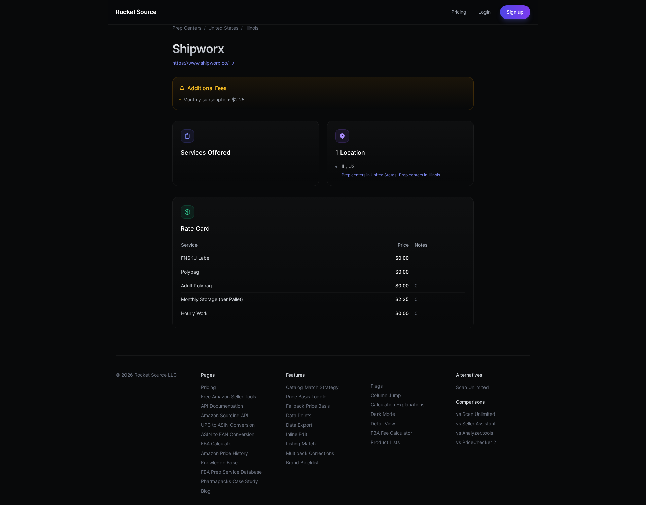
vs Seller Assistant (476, 423)
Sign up (515, 12)
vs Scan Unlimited (475, 414)
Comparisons (470, 402)
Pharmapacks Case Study (229, 481)
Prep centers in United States (369, 174)
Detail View (383, 423)
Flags (377, 386)
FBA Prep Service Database (231, 472)
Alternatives (469, 375)
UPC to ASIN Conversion (228, 425)
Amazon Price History (224, 453)
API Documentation (222, 406)
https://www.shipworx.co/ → (203, 63)
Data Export (299, 425)
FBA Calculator (217, 443)
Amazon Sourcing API (224, 415)
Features (295, 375)
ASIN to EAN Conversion (227, 434)
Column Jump (386, 395)
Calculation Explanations (397, 404)
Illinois (251, 28)
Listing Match (301, 443)
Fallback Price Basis (308, 406)
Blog (206, 491)
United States (223, 28)
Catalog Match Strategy (312, 387)
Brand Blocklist (302, 462)
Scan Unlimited (472, 387)
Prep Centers (186, 28)
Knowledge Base (219, 462)
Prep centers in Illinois (419, 174)
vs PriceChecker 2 (476, 442)
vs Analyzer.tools (474, 433)
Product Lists (385, 442)
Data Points (298, 415)
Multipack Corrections (310, 453)
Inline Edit (296, 434)
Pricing (208, 387)
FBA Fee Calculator (391, 433)
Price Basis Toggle (306, 396)
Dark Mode (383, 414)
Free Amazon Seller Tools (228, 396)
